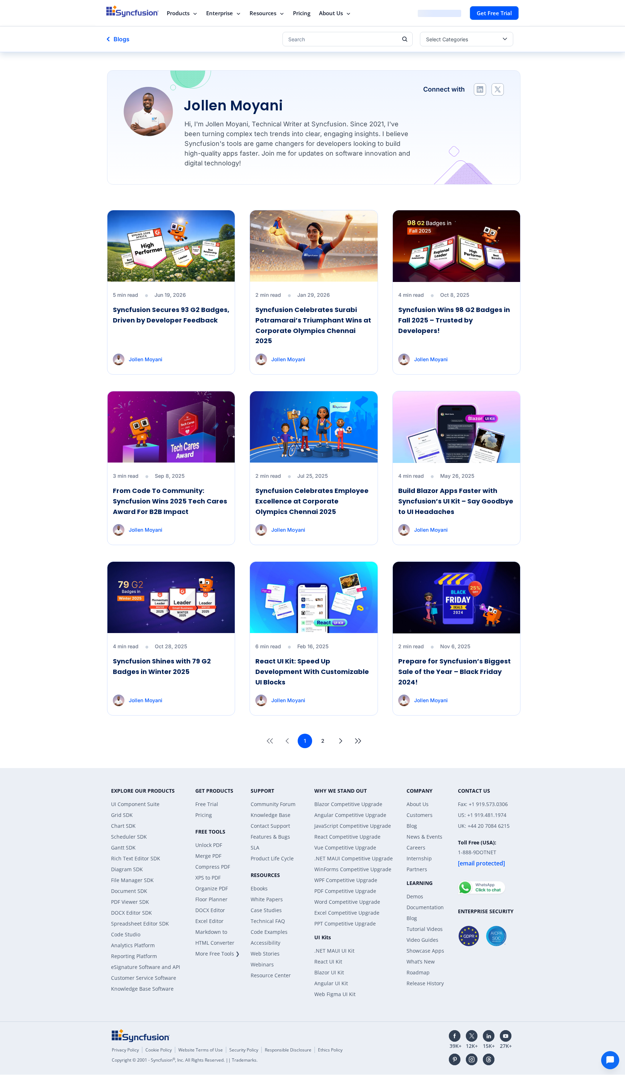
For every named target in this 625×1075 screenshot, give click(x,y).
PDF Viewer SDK (130, 901)
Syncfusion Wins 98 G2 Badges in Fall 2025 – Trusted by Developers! (454, 320)
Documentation (425, 907)
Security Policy (243, 1050)
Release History (425, 983)
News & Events (424, 836)
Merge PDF (208, 855)
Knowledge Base (270, 814)
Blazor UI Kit (329, 972)
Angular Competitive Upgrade (350, 814)
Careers (416, 847)
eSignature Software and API (145, 967)
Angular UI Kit (331, 983)
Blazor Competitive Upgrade (348, 804)
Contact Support (270, 825)
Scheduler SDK (129, 836)
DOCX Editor (210, 910)
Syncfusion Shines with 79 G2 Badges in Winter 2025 (162, 666)
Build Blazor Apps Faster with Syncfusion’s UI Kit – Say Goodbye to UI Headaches (455, 501)
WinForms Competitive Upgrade (352, 869)
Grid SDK (122, 814)
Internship (419, 858)
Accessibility (265, 942)
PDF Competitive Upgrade (345, 891)
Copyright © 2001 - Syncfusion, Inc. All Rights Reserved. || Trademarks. (185, 1060)
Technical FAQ (268, 921)
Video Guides (422, 939)
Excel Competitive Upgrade (346, 912)
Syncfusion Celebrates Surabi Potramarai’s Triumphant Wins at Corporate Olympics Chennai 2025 (313, 325)
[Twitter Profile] (498, 89)
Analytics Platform (133, 945)
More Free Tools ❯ (217, 953)
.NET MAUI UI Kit (334, 950)
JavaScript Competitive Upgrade (352, 825)
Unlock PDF (208, 845)
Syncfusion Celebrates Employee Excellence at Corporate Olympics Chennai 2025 (312, 501)
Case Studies (266, 910)
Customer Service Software (143, 977)
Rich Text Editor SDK (135, 858)
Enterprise (219, 13)
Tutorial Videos (425, 929)
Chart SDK (123, 825)
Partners (417, 869)
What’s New (421, 961)
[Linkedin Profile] (480, 89)
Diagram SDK (127, 869)
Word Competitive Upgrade (347, 901)
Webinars (262, 964)
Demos (415, 896)
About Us (331, 13)
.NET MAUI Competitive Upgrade (353, 858)
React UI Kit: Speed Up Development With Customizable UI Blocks (312, 672)
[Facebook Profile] (454, 1036)
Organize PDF (211, 888)
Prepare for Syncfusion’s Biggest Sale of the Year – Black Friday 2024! (454, 672)
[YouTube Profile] (505, 1036)
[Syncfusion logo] (132, 11)
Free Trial (206, 804)
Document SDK (129, 891)
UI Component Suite (135, 804)
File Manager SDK (132, 880)
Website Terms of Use (200, 1050)
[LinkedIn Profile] (488, 1036)
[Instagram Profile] (471, 1059)
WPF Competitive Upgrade (345, 880)
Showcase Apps (425, 950)
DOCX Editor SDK (131, 912)
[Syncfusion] (141, 1035)
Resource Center (271, 975)
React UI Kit (328, 961)
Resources (263, 13)
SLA (255, 847)
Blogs (121, 39)
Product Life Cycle (272, 858)
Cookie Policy (158, 1050)
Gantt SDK (123, 847)
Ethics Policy (330, 1050)
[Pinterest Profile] (454, 1059)
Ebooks (259, 888)
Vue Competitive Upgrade (345, 847)
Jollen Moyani (145, 359)
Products (178, 13)
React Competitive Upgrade (347, 836)
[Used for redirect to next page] (340, 741)
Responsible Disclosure (288, 1050)
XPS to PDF (208, 877)
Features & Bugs (270, 836)
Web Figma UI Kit (335, 994)
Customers (420, 814)
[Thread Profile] (488, 1059)
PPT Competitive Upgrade (345, 923)
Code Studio (125, 934)
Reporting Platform (134, 956)
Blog (412, 825)
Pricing (301, 13)
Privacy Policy (125, 1050)
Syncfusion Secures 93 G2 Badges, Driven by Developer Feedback (171, 315)
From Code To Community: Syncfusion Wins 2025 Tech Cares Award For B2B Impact (170, 501)
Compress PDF (212, 866)
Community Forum (273, 804)
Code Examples (269, 931)
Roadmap (418, 972)
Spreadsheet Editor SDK (140, 923)
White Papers (267, 899)
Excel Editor (209, 921)
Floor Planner (211, 899)
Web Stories (265, 953)
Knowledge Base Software (142, 988)
